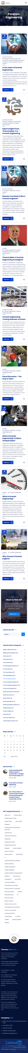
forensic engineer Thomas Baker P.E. (14, 873)
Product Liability (8, 711)
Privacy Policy (10, 1047)
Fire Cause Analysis (9, 672)
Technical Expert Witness (10, 720)
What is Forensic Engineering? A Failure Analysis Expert (11, 438)
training (7, 919)
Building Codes (8, 821)
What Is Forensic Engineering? (9, 497)
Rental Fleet (7, 714)
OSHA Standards (12, 62)
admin (5, 248)
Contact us (13, 614)
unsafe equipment (16, 919)
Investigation (16, 876)
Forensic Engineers (9, 869)
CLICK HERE (5, 1046)
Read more (6, 89)
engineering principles (10, 845)
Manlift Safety (7, 698)
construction (8, 832)
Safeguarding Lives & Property (12, 907)
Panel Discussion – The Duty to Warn (12, 377)
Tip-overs (17, 916)
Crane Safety (7, 656)
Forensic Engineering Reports (11, 685)
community (7, 824)
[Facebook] (24, 79)
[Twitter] (24, 82)
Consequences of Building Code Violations (12, 828)
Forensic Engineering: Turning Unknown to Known (13, 318)
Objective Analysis (9, 891)
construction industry (10, 835)
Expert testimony (9, 851)
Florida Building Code (9, 675)
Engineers (7, 848)
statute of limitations (10, 910)
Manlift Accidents (8, 695)
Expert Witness (8, 121)
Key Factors (18, 879)
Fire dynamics (19, 854)
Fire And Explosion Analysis (10, 665)
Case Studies (18, 821)
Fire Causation (7, 669)
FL (5, 857)
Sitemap (3, 1047)
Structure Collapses (9, 717)
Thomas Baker (8, 916)
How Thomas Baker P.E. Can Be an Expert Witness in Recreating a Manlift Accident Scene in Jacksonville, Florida (16, 795)
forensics (7, 876)
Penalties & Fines (9, 897)
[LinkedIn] (24, 88)
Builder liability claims (10, 818)
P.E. (18, 894)
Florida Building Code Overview (12, 860)
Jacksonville (8, 879)
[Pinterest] (24, 85)
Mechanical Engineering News (11, 704)
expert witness (8, 854)
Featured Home (17, 121)
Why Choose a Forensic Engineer (12, 557)
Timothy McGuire (8, 57)
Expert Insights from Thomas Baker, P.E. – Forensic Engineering (11, 131)
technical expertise (10, 913)
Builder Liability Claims (9, 649)
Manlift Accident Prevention (11, 691)
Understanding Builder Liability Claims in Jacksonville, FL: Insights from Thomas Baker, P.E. (16, 772)
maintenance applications (11, 885)
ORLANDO (20, 891)
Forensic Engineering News (10, 682)
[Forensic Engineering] (6, 2)
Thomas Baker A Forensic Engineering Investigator (13, 258)
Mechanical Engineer (9, 701)
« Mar (4, 756)
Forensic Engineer (9, 863)
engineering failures (10, 842)
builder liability (18, 815)
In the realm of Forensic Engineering (12, 68)
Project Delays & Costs (11, 904)
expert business (17, 848)
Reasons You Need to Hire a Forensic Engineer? (13, 197)
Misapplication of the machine (12, 888)
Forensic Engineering (14, 60)
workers (7, 922)
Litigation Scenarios (10, 882)
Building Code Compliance (11, 58)
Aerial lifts (7, 815)
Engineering (7, 838)
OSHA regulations (9, 894)
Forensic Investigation (9, 688)
